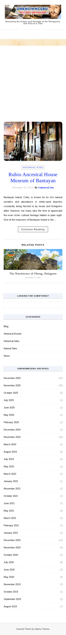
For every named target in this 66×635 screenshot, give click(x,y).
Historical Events (12, 333)
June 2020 (9, 569)
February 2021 (11, 525)
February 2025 (11, 422)
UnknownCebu (46, 187)
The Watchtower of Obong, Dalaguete (33, 273)
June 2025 (9, 407)
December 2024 (12, 429)
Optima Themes (42, 629)
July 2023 (9, 459)
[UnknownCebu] (33, 12)
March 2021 (10, 518)
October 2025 (11, 392)
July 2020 (9, 562)
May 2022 (9, 466)
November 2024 (12, 437)
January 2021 (11, 532)
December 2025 (12, 378)
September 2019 (12, 599)
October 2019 (11, 591)
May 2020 (9, 577)
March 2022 (10, 473)
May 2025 (9, 415)
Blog (6, 326)
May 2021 (9, 510)
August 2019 (10, 606)
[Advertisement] (33, 87)
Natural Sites (10, 348)
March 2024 (10, 444)
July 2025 (9, 400)
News (7, 355)
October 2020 (11, 554)
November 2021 (12, 488)
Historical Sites (33, 167)
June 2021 (9, 503)
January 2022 (11, 481)
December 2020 (12, 540)
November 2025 (12, 385)
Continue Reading (33, 229)
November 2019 (12, 584)
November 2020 (12, 547)
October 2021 (11, 496)
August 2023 (10, 451)
